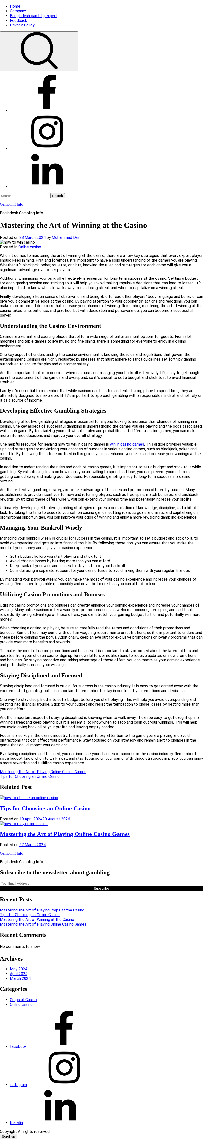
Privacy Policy (22, 25)
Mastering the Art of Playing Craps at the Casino (42, 910)
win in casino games (127, 444)
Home (15, 6)
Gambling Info (11, 204)
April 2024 (18, 973)
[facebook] (47, 110)
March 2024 (20, 978)
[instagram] (47, 148)
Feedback (18, 20)
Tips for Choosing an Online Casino (30, 776)
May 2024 (18, 969)
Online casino (29, 247)
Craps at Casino (23, 999)
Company (18, 11)
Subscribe (101, 888)
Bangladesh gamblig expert (33, 15)
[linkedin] (47, 186)
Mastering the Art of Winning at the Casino (37, 919)
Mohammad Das (66, 237)
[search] (39, 51)
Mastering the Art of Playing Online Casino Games (43, 771)
